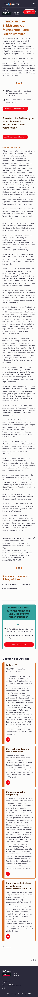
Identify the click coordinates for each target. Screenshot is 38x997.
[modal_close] (36, 198)
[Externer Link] (19, 233)
